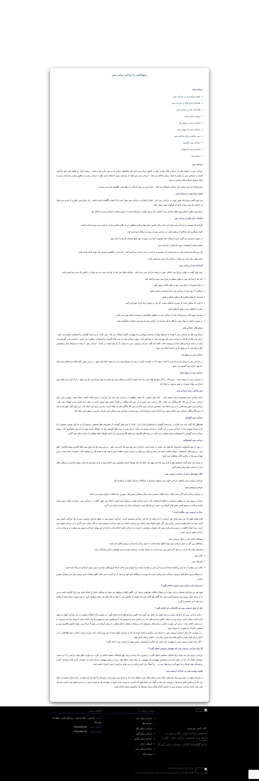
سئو (181, 768)
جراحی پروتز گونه (144, 733)
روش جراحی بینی (192, 116)
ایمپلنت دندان (146, 743)
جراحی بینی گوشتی (191, 142)
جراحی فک (147, 723)
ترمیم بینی (195, 156)
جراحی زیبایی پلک (144, 728)
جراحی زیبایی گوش (143, 738)
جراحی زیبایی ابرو (144, 749)
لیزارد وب (171, 768)
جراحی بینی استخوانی (190, 149)
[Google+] (133, 778)
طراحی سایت (188, 768)
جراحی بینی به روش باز (189, 123)
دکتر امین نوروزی (147, 773)
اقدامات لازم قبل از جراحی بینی (186, 103)
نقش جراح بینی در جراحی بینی (186, 96)
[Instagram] (129, 778)
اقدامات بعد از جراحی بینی (188, 109)
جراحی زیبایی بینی (143, 718)
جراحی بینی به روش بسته (188, 129)
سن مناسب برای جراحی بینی (187, 136)
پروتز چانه (147, 754)
